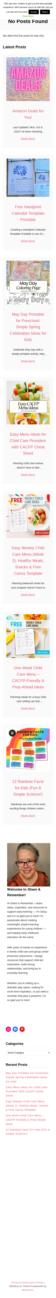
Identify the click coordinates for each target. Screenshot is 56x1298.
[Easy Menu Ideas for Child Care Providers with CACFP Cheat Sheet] (28, 402)
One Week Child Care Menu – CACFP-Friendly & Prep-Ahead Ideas (25, 1119)
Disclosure (27, 1282)
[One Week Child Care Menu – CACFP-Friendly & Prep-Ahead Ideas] (28, 636)
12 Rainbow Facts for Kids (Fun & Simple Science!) (28, 787)
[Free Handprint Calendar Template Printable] (28, 177)
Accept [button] (34, 12)
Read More (28, 139)
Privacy (16, 1282)
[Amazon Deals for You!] (28, 79)
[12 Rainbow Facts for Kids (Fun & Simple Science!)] (28, 750)
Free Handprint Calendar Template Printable (28, 213)
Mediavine (28, 1290)
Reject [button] (45, 12)
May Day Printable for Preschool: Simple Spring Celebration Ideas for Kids (28, 327)
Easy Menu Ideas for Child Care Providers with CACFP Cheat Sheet (27, 1091)
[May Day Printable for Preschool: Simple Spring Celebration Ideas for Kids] (28, 282)
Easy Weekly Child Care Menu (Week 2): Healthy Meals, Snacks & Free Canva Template (28, 561)
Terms (39, 1282)
